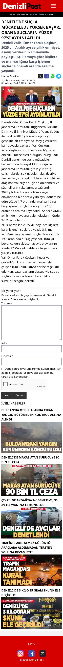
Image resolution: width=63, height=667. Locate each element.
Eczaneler (31, 14)
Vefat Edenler (45, 14)
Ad (4, 343)
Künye (31, 643)
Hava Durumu (17, 14)
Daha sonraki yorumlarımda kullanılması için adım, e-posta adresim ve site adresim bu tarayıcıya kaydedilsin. (31, 372)
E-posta (7, 356)
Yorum (6, 303)
